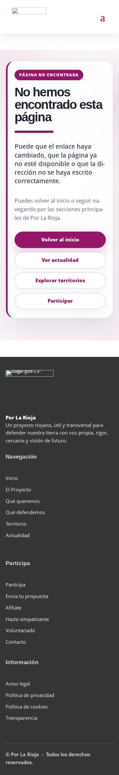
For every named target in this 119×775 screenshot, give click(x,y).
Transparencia (21, 717)
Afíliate (13, 607)
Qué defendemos (25, 512)
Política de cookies (27, 706)
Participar (60, 300)
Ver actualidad (60, 260)
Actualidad (18, 535)
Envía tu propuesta (27, 596)
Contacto (16, 641)
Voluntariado (20, 630)
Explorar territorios (60, 280)
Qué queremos (23, 501)
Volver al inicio (60, 239)
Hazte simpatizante (27, 619)
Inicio (12, 478)
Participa (15, 584)
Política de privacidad (30, 695)
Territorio (16, 523)
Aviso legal (18, 683)
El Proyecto (18, 489)
